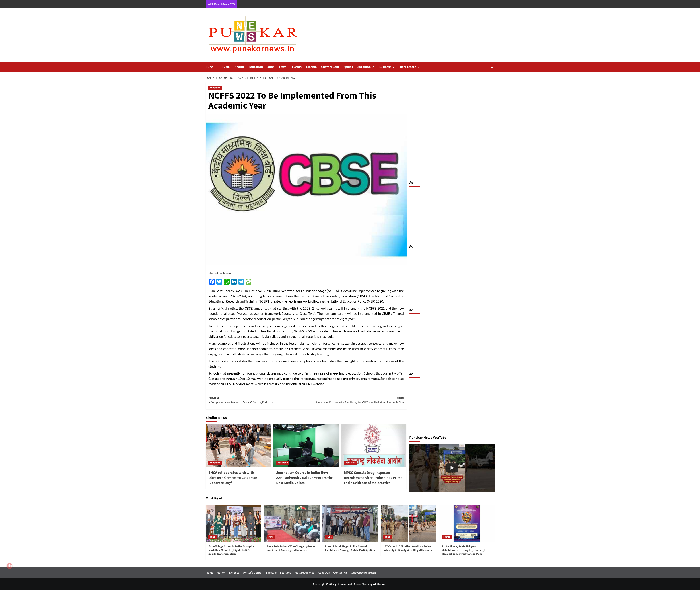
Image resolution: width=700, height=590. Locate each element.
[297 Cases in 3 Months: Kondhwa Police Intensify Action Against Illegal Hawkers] (452, 468)
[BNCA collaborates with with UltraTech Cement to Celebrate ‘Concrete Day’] (238, 445)
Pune (209, 67)
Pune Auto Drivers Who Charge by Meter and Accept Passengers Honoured (291, 548)
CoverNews (361, 584)
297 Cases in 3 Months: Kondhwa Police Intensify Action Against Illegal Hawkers (407, 548)
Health (239, 67)
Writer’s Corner (252, 572)
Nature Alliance (304, 572)
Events (297, 67)
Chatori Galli (330, 67)
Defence (234, 572)
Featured (285, 572)
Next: (360, 400)
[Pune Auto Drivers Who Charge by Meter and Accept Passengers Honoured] (292, 523)
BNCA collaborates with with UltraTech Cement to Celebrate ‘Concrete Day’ (232, 477)
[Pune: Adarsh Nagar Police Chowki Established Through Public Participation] (350, 523)
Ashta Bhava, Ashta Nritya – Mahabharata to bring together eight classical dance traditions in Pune (464, 550)
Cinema (311, 67)
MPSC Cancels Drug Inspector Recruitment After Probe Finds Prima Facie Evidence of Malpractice (373, 477)
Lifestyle (271, 572)
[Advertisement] (452, 214)
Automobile (365, 67)
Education (255, 67)
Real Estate (408, 67)
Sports (348, 67)
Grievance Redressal (363, 572)
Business (385, 67)
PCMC (226, 67)
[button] (492, 67)
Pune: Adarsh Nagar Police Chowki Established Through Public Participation (350, 548)
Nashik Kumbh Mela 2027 (220, 4)
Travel (283, 67)
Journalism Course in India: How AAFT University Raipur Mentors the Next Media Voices (304, 477)
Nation (221, 572)
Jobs (270, 67)
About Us (324, 572)
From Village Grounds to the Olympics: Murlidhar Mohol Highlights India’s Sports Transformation (231, 550)
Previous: (240, 400)
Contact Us (340, 572)
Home (209, 572)
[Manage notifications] (9, 566)
